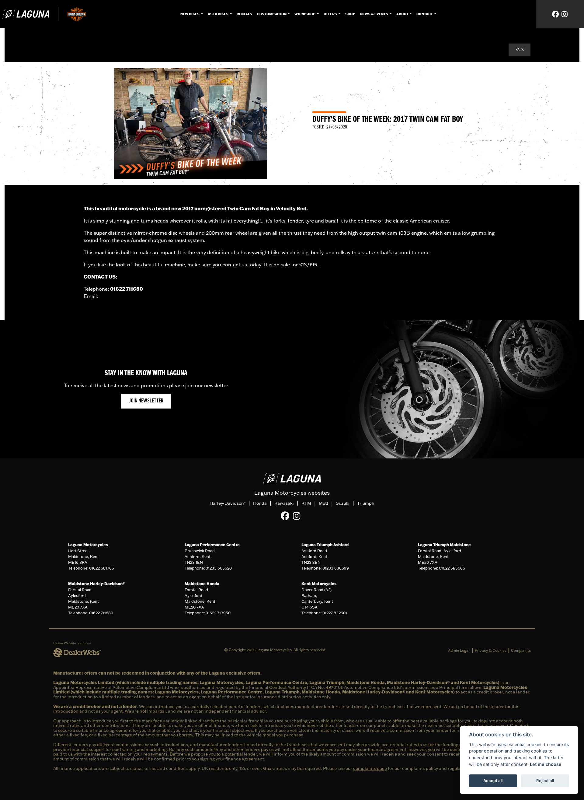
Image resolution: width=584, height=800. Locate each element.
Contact (424, 14)
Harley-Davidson (227, 503)
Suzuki (342, 503)
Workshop (305, 14)
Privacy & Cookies (490, 650)
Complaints (521, 650)
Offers (331, 14)
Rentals (244, 14)
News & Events (374, 14)
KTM (306, 503)
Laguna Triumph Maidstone (444, 544)
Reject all (545, 780)
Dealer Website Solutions (72, 643)
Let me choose (545, 764)
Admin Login (458, 650)
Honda (260, 503)
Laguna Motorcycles (88, 544)
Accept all (492, 780)
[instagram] (564, 14)
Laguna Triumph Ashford (325, 544)
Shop (350, 14)
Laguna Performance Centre (212, 544)
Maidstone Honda (202, 583)
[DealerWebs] (77, 653)
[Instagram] (298, 515)
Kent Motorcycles (318, 583)
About (402, 14)
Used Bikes (218, 14)
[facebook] (555, 14)
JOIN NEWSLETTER (146, 401)
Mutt (323, 503)
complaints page (370, 768)
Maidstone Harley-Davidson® (96, 583)
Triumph (365, 503)
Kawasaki (284, 503)
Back (520, 49)
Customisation (272, 14)
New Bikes (190, 14)
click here (110, 296)
